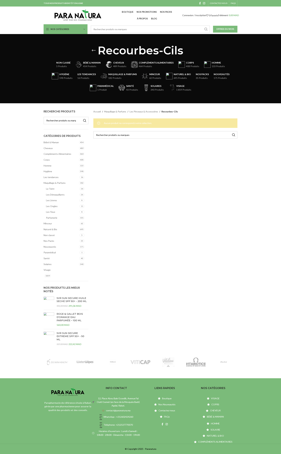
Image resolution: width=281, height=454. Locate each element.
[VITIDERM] (113, 362)
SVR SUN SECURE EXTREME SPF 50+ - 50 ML (70, 336)
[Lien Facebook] (200, 3)
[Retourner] (94, 50)
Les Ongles (52, 206)
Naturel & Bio (50, 229)
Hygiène (48, 171)
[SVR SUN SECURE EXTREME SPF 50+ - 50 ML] (49, 339)
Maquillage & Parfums (55, 182)
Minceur (48, 223)
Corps (47, 159)
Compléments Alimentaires (57, 153)
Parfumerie (51, 217)
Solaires (48, 264)
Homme (47, 165)
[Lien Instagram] (204, 3)
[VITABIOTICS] (196, 362)
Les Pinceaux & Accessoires (144, 111)
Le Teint (50, 188)
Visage (47, 269)
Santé (47, 258)
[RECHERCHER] (206, 29)
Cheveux (48, 148)
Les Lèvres (51, 200)
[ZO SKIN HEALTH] (57, 362)
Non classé (49, 235)
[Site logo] (78, 15)
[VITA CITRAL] (223, 362)
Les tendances (51, 177)
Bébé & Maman (51, 142)
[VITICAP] (140, 362)
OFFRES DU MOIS (225, 29)
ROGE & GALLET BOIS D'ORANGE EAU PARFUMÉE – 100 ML (70, 317)
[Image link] (68, 391)
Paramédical (50, 252)
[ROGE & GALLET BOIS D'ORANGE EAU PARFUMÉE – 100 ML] (49, 319)
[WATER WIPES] (85, 362)
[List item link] (116, 410)
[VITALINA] (168, 362)
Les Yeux (50, 211)
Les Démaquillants (55, 194)
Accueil (97, 111)
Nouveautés (50, 246)
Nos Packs (49, 240)
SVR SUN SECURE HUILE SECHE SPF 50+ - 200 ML (72, 300)
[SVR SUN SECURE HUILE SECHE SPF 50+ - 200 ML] (49, 302)
